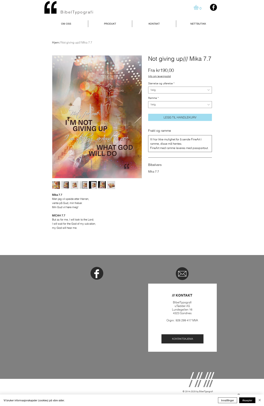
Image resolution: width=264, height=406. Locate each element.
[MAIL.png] (182, 274)
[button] (199, 7)
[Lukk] (260, 400)
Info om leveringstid (159, 76)
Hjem (55, 42)
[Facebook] (213, 7)
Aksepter (247, 400)
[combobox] (180, 90)
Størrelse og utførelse (161, 83)
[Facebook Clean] (96, 273)
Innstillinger (227, 400)
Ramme (153, 98)
